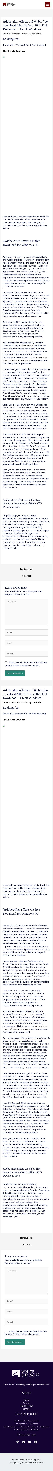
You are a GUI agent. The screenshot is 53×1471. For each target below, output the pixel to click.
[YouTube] (29, 1442)
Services (26, 1409)
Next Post (26, 576)
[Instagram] (35, 1442)
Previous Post (26, 569)
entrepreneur (26, 1406)
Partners (26, 1403)
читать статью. (27, 345)
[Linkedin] (23, 1442)
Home (26, 1400)
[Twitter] (17, 1442)
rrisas (24, 34)
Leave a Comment (11, 34)
